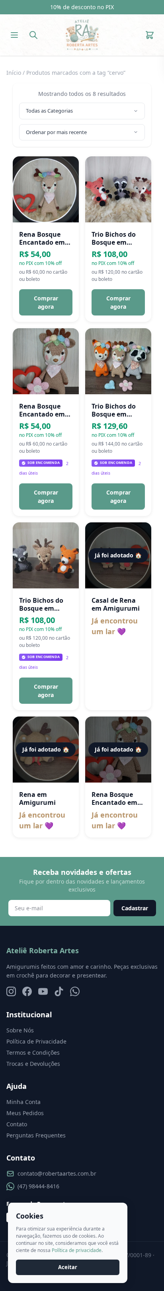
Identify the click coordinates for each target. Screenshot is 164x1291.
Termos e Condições (33, 1052)
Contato (16, 1124)
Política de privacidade (77, 1250)
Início (13, 72)
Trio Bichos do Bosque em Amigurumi (114, 238)
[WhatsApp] (75, 991)
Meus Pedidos (25, 1113)
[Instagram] (11, 991)
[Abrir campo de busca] (33, 35)
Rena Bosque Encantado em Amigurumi (42, 238)
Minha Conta (23, 1102)
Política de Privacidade (36, 1041)
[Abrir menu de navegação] (14, 35)
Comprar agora (46, 302)
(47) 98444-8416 (38, 1186)
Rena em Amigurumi (37, 798)
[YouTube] (43, 991)
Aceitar (67, 1267)
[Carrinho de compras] (150, 35)
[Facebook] (27, 991)
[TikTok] (59, 991)
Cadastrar (134, 908)
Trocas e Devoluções (33, 1063)
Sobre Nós (20, 1030)
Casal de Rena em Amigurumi (116, 604)
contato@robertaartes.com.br (57, 1173)
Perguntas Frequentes (36, 1135)
